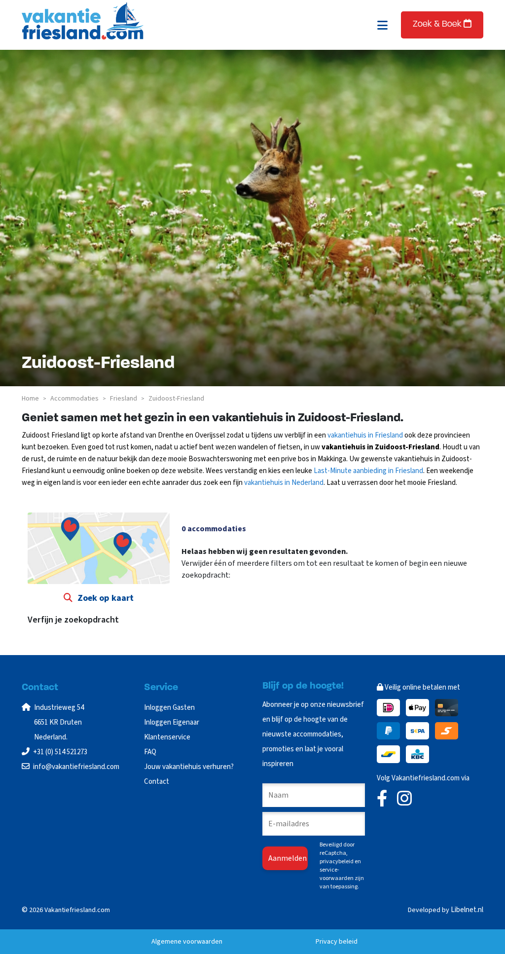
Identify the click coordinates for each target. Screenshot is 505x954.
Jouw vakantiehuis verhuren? (189, 767)
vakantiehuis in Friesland (365, 435)
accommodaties (74, 399)
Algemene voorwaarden (186, 942)
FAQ (150, 752)
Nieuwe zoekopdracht (224, 594)
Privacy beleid (337, 942)
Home (30, 399)
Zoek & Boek (438, 24)
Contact (156, 781)
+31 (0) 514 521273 (60, 752)
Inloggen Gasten (169, 707)
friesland (123, 399)
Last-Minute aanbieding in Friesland (368, 471)
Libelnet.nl (467, 910)
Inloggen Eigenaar (171, 722)
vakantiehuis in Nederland (284, 482)
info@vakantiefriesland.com (76, 767)
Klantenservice (167, 737)
